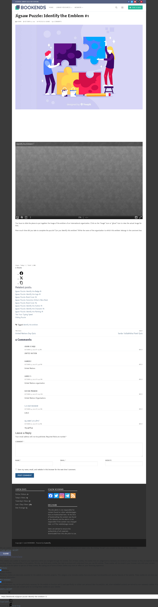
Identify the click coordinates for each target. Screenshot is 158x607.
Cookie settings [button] (6, 550)
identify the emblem (30, 325)
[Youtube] (135, 2)
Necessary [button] (3, 568)
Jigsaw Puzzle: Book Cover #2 (26, 297)
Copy (4, 602)
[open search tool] (116, 7)
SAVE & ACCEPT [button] (6, 589)
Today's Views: (20, 498)
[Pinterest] (141, 2)
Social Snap (16, 606)
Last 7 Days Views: (22, 504)
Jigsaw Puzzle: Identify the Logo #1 (28, 294)
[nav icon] (123, 7)
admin (19, 21)
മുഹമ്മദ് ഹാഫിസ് (32, 421)
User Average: (20, 508)
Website (108, 460)
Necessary (5, 570)
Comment (19, 441)
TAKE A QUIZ (136, 7)
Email (63, 460)
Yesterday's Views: (22, 501)
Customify (47, 543)
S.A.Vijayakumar (31, 406)
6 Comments (57, 21)
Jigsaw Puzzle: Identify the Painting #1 (29, 312)
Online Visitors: (21, 494)
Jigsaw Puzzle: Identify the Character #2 (29, 309)
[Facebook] (128, 2)
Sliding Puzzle (20, 317)
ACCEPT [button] (15, 550)
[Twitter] (132, 2)
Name (18, 460)
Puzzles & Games (44, 21)
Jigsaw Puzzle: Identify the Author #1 (28, 306)
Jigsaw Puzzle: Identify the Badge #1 (28, 291)
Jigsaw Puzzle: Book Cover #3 (26, 303)
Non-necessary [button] (5, 580)
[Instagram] (138, 2)
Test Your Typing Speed (24, 314)
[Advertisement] (79, 127)
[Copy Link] (21, 284)
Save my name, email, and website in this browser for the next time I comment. (47, 470)
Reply (141, 349)
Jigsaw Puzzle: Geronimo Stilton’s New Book (31, 300)
